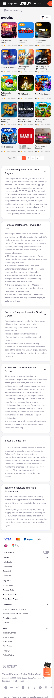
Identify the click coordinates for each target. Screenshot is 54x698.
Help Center (7, 562)
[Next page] (42, 158)
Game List (7, 571)
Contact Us (7, 576)
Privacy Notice (8, 637)
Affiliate (6, 623)
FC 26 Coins (8, 586)
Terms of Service (9, 633)
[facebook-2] (28, 687)
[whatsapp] (5, 687)
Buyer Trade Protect (10, 595)
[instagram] (46, 687)
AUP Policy (7, 642)
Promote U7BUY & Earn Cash (14, 609)
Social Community (10, 618)
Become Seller (8, 590)
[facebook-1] (23, 687)
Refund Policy (8, 655)
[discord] (11, 687)
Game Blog (7, 567)
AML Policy (7, 646)
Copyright (7, 651)
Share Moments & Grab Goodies (15, 614)
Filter (47, 17)
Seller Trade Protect (10, 599)
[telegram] (17, 687)
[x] (40, 687)
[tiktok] (34, 687)
